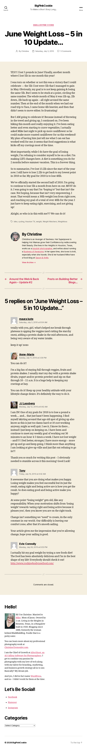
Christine (25, 51)
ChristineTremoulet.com (16, 647)
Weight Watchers (50, 221)
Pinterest (12, 702)
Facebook (12, 697)
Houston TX (30, 221)
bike (15, 221)
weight (39, 221)
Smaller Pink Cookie (43, 25)
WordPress (36, 676)
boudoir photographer (42, 248)
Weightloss (62, 221)
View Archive (29, 262)
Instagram (13, 708)
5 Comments (65, 51)
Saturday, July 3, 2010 (44, 51)
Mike (18, 617)
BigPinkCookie (43, 5)
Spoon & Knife (41, 258)
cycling (21, 221)
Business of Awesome (34, 251)
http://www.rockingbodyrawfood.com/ (32, 563)
